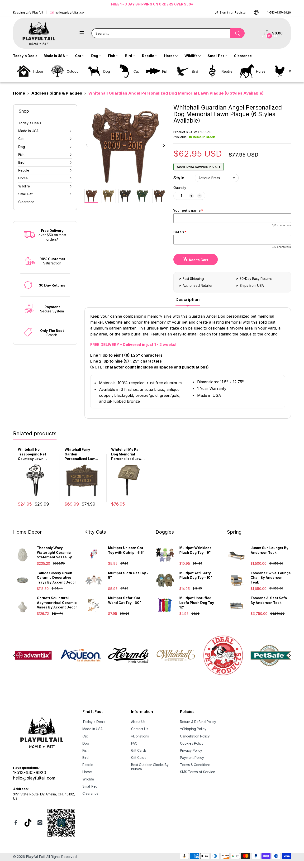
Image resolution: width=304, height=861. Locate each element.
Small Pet (89, 786)
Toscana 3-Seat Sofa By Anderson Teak (269, 600)
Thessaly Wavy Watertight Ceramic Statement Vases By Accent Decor (54, 553)
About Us (138, 722)
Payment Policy (192, 758)
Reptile (87, 765)
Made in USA (92, 729)
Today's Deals (93, 722)
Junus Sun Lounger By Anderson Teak (269, 550)
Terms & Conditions (195, 765)
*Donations (140, 736)
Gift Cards (139, 750)
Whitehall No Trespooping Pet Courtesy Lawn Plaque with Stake (33, 454)
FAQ (134, 743)
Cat (85, 736)
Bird (85, 758)
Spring (234, 532)
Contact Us (139, 729)
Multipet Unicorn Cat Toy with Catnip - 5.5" (126, 550)
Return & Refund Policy (198, 722)
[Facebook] (16, 823)
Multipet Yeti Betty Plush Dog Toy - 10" (195, 575)
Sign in (225, 12)
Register (241, 12)
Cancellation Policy (195, 736)
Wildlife (88, 779)
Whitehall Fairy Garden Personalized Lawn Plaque (81, 454)
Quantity (179, 188)
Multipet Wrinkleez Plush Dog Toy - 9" (195, 550)
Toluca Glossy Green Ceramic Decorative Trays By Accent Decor (56, 577)
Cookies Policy (192, 743)
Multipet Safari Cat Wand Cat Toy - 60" (124, 600)
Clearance (90, 793)
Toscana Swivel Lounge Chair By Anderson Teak (271, 577)
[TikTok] (28, 823)
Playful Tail (35, 857)
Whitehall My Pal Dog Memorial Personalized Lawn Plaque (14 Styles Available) (127, 454)
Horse (87, 772)
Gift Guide (139, 758)
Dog (85, 743)
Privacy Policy (191, 750)
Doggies (165, 532)
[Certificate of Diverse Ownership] (61, 823)
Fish (85, 750)
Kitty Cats (95, 532)
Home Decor (27, 532)
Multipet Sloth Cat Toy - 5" (128, 575)
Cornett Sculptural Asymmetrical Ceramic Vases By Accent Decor (57, 602)
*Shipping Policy (193, 729)
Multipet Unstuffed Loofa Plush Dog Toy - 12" (197, 602)
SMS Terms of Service (197, 772)
